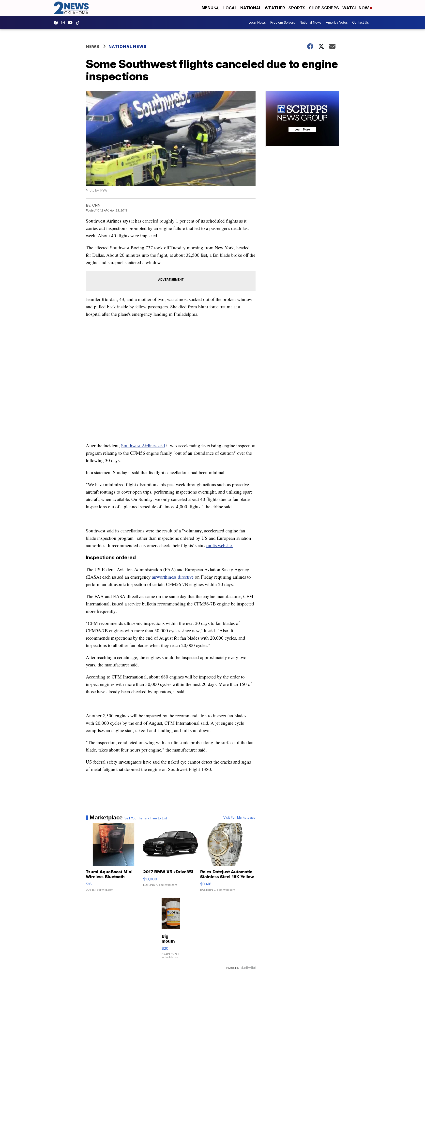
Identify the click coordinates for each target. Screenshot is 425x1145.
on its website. (219, 545)
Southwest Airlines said (143, 445)
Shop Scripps (324, 7)
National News (310, 22)
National (250, 7)
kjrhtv (57, 23)
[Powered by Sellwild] (248, 967)
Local (230, 7)
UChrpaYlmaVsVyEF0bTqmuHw (71, 23)
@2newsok (79, 23)
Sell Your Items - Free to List (145, 818)
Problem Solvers (282, 22)
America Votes (337, 22)
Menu (208, 8)
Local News (257, 22)
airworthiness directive (173, 577)
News (92, 46)
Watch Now (356, 7)
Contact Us (360, 22)
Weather (275, 7)
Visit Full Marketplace (239, 817)
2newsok (64, 23)
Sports (296, 7)
